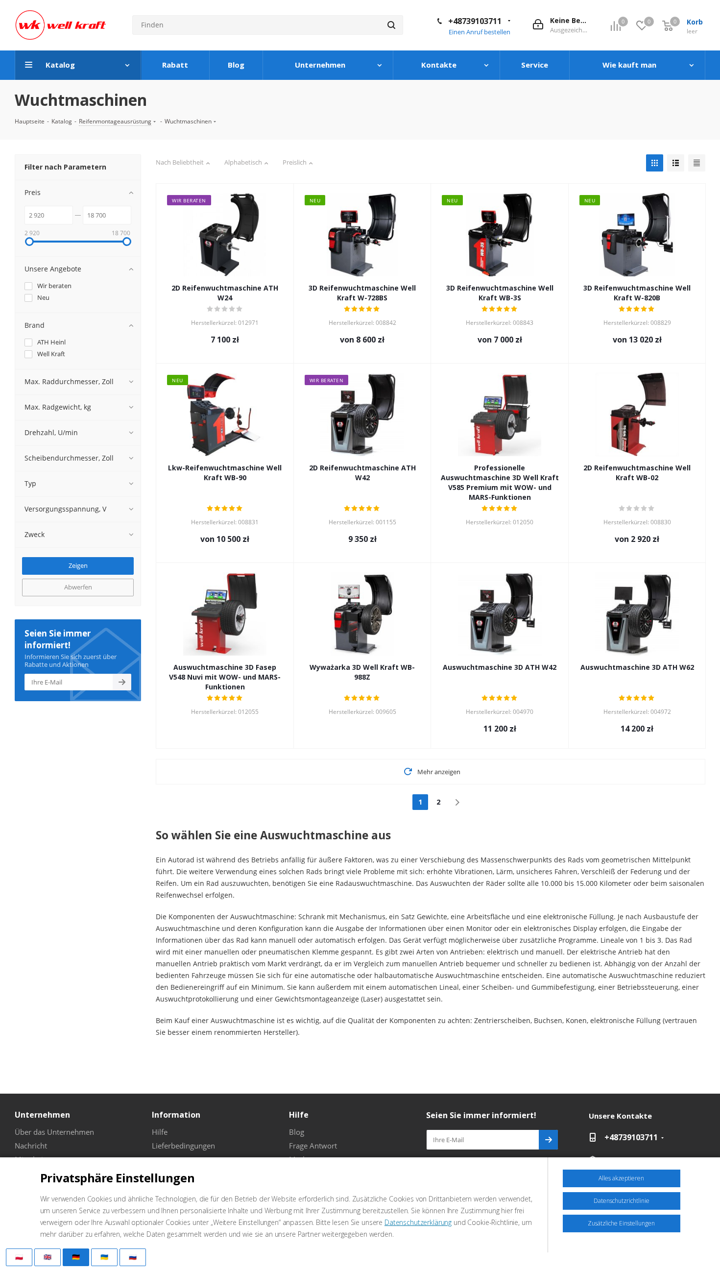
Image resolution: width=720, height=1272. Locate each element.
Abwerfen (78, 587)
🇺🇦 (104, 1256)
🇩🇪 (76, 1256)
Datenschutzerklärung (418, 1222)
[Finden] (391, 25)
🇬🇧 (47, 1256)
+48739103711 (475, 21)
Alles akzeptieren (621, 1178)
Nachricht (31, 1145)
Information (176, 1114)
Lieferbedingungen (183, 1145)
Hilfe (160, 1132)
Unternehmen (42, 1114)
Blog (296, 1132)
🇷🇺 (133, 1256)
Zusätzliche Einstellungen (621, 1223)
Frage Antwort (313, 1145)
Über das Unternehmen (54, 1132)
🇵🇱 (19, 1256)
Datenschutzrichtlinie (621, 1201)
